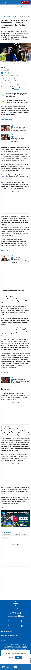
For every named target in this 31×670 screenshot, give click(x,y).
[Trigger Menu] (2, 2)
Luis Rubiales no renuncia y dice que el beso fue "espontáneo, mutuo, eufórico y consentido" (20, 260)
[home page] (15, 603)
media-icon (15, 667)
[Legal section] (28, 640)
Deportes (9, 16)
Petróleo (24, 534)
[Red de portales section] (28, 631)
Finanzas (5, 538)
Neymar (10, 112)
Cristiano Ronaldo (19, 164)
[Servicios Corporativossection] (28, 636)
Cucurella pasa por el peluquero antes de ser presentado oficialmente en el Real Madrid (19, 139)
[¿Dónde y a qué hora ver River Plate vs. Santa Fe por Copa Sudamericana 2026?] (5, 128)
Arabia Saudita (6, 534)
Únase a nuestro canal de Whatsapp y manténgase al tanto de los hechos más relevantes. (17, 95)
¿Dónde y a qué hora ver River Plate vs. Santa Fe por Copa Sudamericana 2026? (19, 128)
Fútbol (14, 16)
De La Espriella (11, 6)
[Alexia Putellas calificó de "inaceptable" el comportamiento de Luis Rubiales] (5, 380)
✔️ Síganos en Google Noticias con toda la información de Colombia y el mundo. (17, 176)
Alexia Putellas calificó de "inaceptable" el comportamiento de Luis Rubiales (20, 381)
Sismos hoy (19, 6)
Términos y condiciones (13, 646)
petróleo (16, 89)
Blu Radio (3, 16)
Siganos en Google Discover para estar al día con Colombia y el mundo (17, 101)
